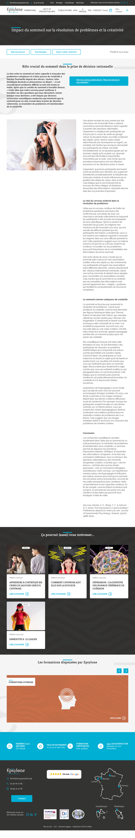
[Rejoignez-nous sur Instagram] (121, 3)
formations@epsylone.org (19, 3)
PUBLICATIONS (65, 10)
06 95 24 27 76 (16, 789)
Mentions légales (65, 827)
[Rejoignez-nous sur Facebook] (127, 3)
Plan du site (47, 827)
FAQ (89, 10)
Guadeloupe (69, 3)
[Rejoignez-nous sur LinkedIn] (124, 3)
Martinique (80, 3)
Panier (105, 10)
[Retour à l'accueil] (15, 10)
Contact (97, 10)
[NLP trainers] (78, 814)
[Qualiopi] (50, 814)
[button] (64, 774)
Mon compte (118, 10)
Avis (75, 10)
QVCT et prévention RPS (47, 10)
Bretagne (59, 3)
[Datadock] (64, 814)
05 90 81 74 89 (38, 3)
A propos (82, 10)
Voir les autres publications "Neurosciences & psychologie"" (98, 81)
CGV (55, 827)
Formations (30, 10)
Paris (52, 3)
